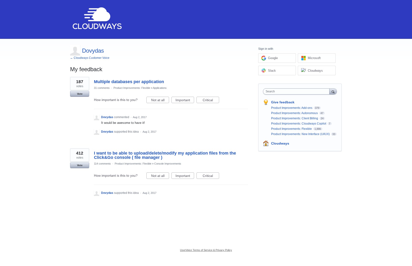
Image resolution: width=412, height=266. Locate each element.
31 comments (102, 87)
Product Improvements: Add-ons (292, 108)
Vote (79, 93)
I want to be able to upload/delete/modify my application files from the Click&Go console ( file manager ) (165, 155)
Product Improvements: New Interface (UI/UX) (300, 134)
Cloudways (280, 143)
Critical (211, 100)
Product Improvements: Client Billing (295, 118)
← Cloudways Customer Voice (89, 58)
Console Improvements (167, 163)
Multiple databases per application (129, 81)
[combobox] (297, 91)
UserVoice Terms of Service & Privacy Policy (206, 250)
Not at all (160, 100)
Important (184, 100)
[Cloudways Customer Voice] (96, 19)
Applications (160, 87)
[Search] (333, 91)
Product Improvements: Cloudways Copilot (299, 123)
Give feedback (282, 102)
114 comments (102, 163)
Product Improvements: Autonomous (295, 113)
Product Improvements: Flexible (131, 87)
